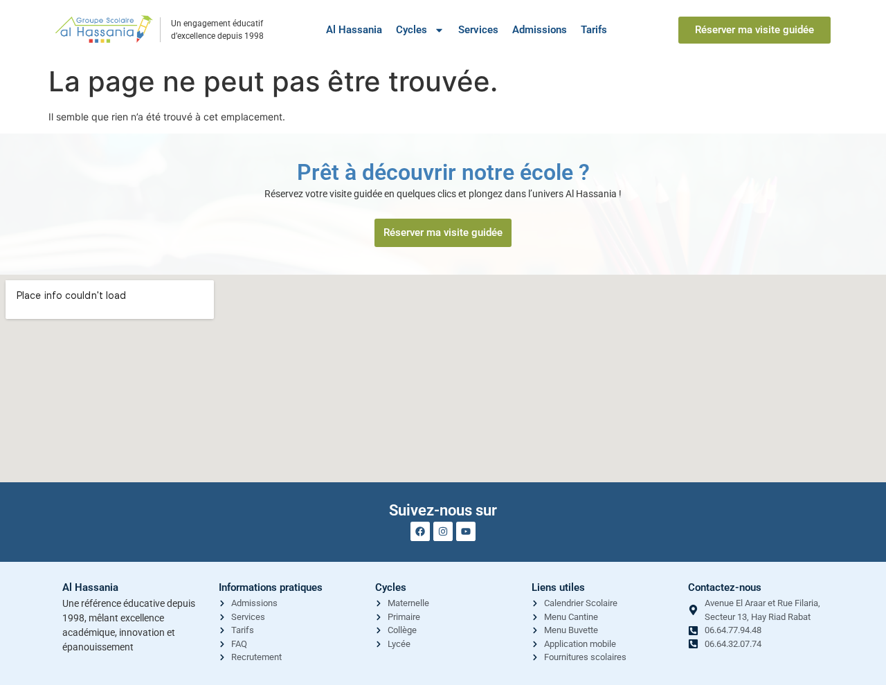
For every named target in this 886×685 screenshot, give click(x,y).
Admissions (539, 30)
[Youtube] (466, 531)
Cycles (411, 30)
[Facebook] (420, 531)
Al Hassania (354, 30)
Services (478, 30)
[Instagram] (443, 531)
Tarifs (594, 30)
